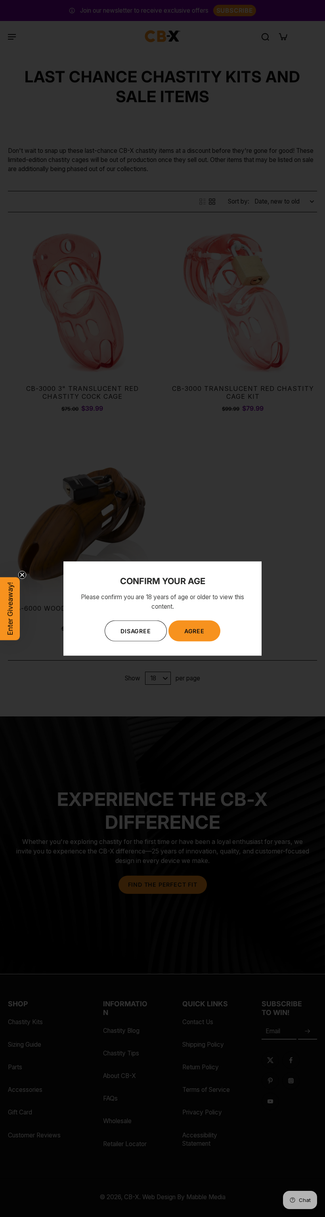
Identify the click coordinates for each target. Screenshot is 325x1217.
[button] (10, 608)
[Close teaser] (22, 575)
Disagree (135, 630)
